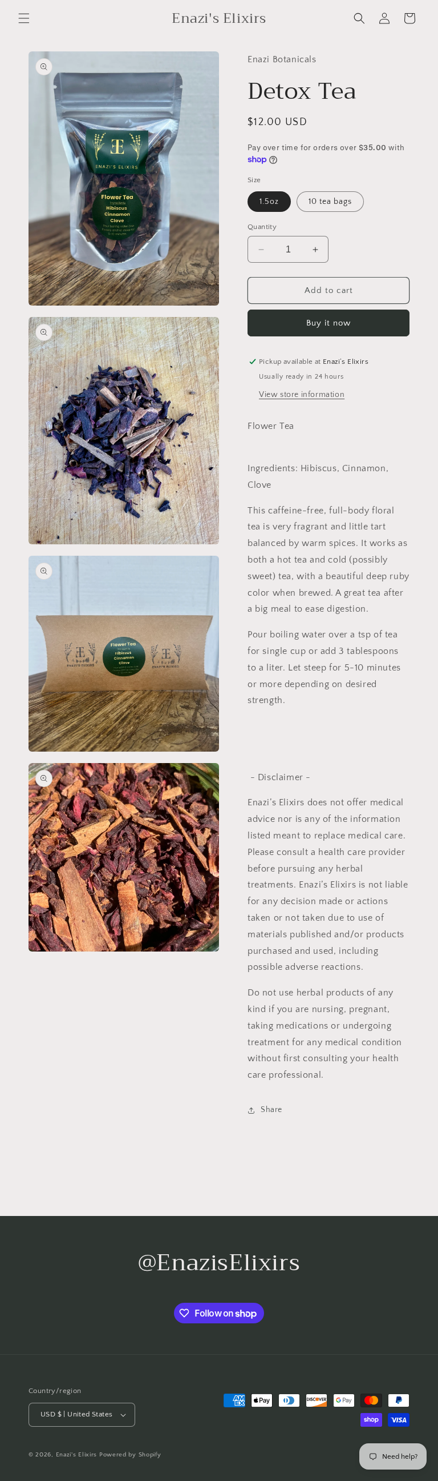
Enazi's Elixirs (77, 1454)
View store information (301, 394)
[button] (23, 18)
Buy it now (328, 323)
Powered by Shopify (130, 1454)
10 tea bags (330, 201)
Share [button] (271, 1109)
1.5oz (269, 201)
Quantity (262, 227)
